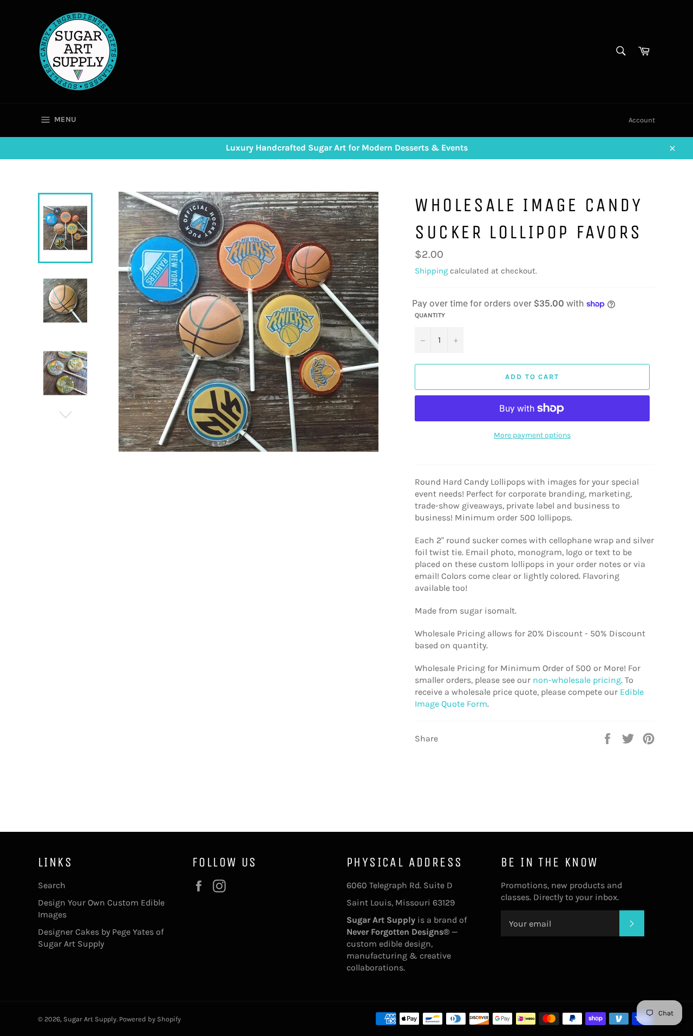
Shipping (431, 271)
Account (642, 120)
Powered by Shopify (150, 1019)
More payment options (532, 435)
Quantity (430, 315)
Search (52, 885)
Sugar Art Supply (89, 1019)
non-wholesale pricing (577, 680)
